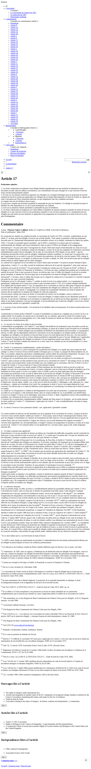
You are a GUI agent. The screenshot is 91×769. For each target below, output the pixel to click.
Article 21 (14, 92)
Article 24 (14, 30)
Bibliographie (11, 126)
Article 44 (14, 85)
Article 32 (14, 32)
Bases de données (17, 156)
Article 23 (14, 117)
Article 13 (14, 89)
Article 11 (14, 64)
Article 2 (13, 49)
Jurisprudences (20, 143)
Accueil (8, 160)
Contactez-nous (14, 766)
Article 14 (14, 102)
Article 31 (14, 119)
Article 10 (14, 51)
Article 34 (14, 57)
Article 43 (14, 72)
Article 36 (14, 83)
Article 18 (14, 53)
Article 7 (13, 113)
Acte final (14, 124)
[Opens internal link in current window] (87, 762)
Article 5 (13, 87)
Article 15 (14, 115)
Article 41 (14, 47)
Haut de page (26, 766)
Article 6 (13, 100)
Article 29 (14, 94)
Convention (10, 8)
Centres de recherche (18, 151)
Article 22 (14, 104)
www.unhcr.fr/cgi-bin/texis (24, 625)
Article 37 (14, 96)
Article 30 (14, 106)
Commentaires (11, 19)
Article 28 (14, 81)
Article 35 (14, 70)
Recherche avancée (79, 162)
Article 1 (13, 36)
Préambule (14, 23)
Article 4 (13, 74)
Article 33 (14, 45)
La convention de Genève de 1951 (23, 13)
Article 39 (14, 121)
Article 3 (13, 62)
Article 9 (13, 38)
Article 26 (14, 55)
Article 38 (14, 109)
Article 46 (14, 111)
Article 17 (14, 40)
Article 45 (14, 98)
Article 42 (14, 60)
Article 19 (14, 66)
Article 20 (14, 79)
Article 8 (13, 25)
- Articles (18, 134)
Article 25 (14, 42)
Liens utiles (10, 145)
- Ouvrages (19, 132)
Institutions (14, 149)
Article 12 (14, 77)
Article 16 (14, 28)
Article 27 (14, 68)
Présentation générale (18, 17)
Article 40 (14, 34)
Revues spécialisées (17, 153)
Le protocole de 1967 (18, 15)
